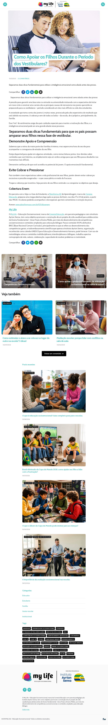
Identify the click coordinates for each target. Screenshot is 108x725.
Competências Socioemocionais (19, 284)
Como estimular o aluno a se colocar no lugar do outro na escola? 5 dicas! (26, 340)
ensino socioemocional (60, 646)
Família (15, 49)
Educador (7, 303)
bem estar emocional (54, 632)
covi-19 (25, 639)
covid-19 (33, 639)
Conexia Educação (56, 214)
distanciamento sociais (31, 643)
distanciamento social (50, 643)
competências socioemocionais (34, 635)
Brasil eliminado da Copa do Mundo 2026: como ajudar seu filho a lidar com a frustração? (52, 470)
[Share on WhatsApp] (36, 92)
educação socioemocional (32, 646)
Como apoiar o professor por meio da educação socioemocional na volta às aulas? (81, 283)
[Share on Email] (41, 92)
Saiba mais (25, 709)
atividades (60, 628)
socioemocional (69, 657)
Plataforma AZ (55, 194)
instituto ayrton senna (31, 653)
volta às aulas (28, 661)
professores (41, 657)
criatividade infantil (53, 639)
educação (63, 643)
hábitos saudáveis (60, 650)
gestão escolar (46, 650)
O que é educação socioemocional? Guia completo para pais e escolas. (52, 416)
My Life (13, 209)
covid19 (41, 639)
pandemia (70, 653)
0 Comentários (23, 78)
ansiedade (26, 628)
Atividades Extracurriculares (33, 632)
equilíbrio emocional (30, 650)
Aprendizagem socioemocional (43, 628)
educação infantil (76, 643)
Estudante (26, 601)
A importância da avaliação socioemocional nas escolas (46, 579)
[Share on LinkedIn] (32, 92)
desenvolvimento (68, 639)
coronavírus (74, 635)
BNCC (65, 632)
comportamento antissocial (58, 635)
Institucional (29, 373)
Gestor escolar (45, 537)
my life (62, 653)
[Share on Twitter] (28, 92)
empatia (47, 646)
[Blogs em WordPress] (104, 719)
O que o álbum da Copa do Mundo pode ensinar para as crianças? (50, 526)
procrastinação (29, 657)
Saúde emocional (55, 657)
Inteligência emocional (50, 653)
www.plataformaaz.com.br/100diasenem (33, 204)
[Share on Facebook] (23, 92)
